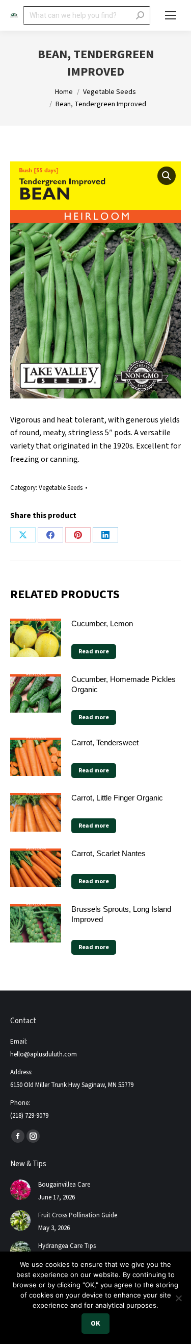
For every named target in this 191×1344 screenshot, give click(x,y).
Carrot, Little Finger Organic (117, 797)
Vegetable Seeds (61, 487)
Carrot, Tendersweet (105, 742)
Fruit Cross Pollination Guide (77, 1215)
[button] (166, 176)
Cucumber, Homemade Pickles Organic (123, 684)
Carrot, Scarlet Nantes (108, 853)
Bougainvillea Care (64, 1184)
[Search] (140, 15)
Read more (93, 651)
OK (95, 1323)
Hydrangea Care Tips (67, 1246)
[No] (178, 1298)
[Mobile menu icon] (170, 15)
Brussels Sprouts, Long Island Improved (121, 914)
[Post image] (20, 1190)
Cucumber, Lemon (102, 623)
